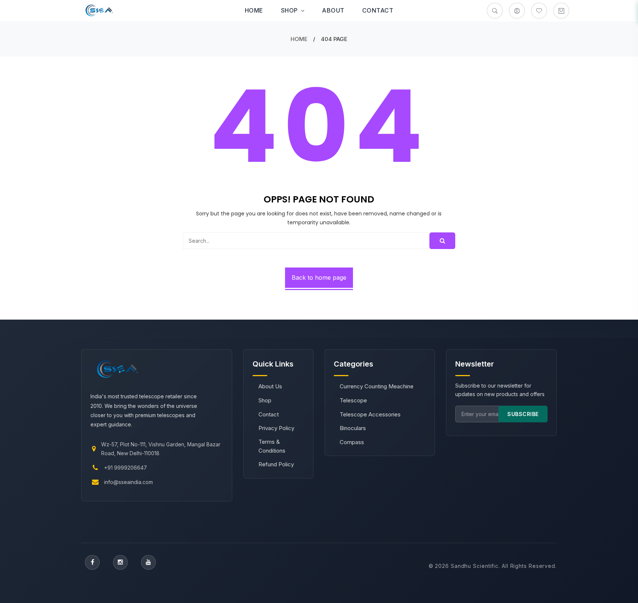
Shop (289, 10)
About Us (270, 386)
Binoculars (353, 428)
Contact (378, 10)
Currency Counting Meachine (377, 386)
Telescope (353, 400)
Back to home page (319, 277)
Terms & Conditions (271, 446)
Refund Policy (276, 464)
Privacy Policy (276, 428)
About (333, 10)
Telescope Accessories (370, 414)
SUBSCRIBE (523, 414)
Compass (352, 442)
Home (254, 10)
